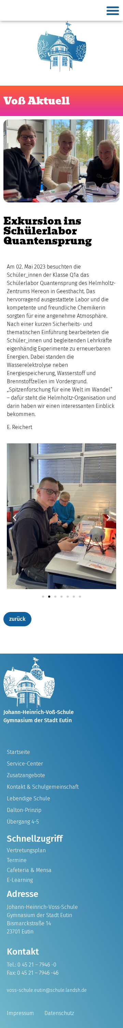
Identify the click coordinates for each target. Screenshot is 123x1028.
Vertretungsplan (26, 850)
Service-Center (25, 763)
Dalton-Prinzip (24, 810)
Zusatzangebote (26, 775)
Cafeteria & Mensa (29, 870)
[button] (112, 10)
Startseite (18, 752)
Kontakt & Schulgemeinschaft (43, 787)
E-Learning (20, 880)
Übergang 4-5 (23, 821)
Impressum (20, 1013)
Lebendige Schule (28, 798)
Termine (17, 860)
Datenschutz (59, 1013)
